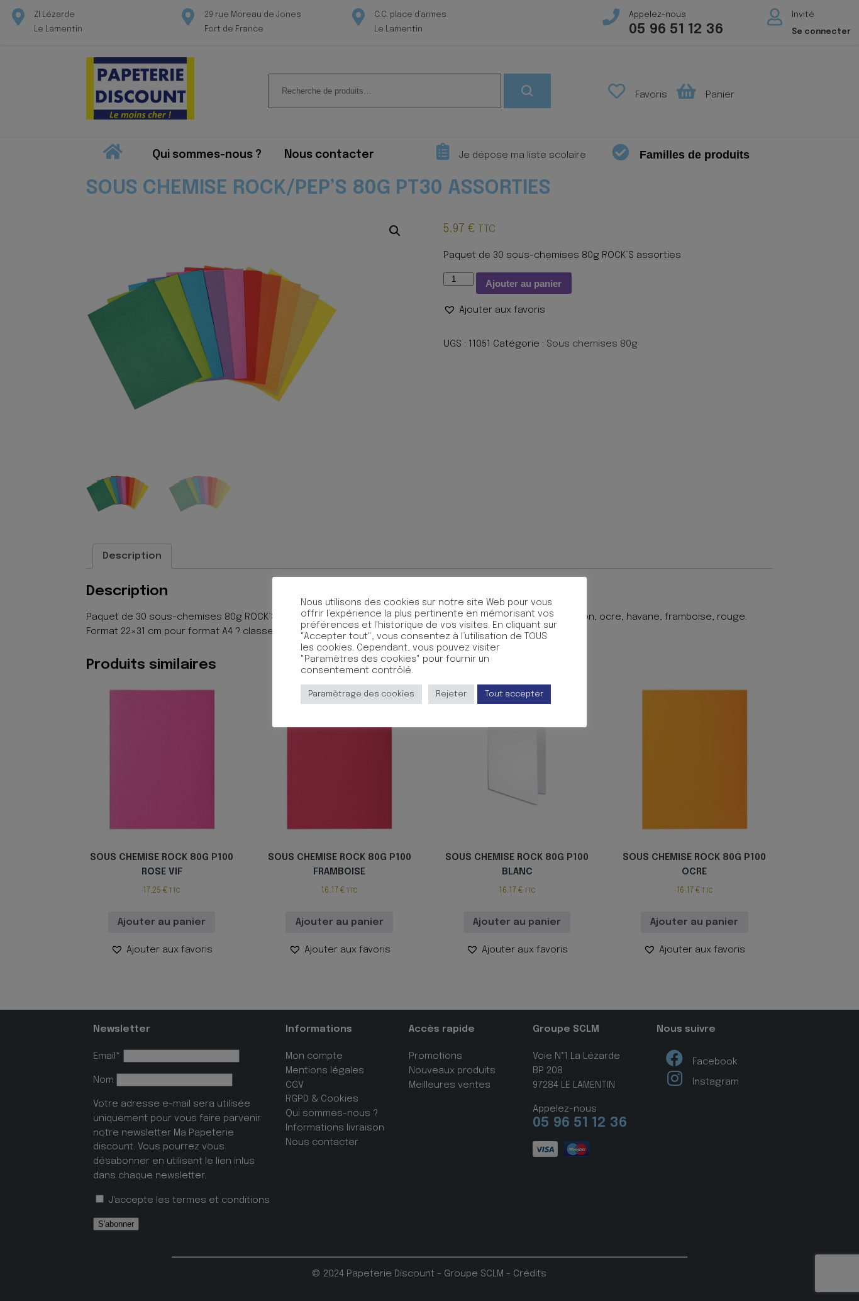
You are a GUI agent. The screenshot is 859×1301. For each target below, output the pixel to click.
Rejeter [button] (451, 694)
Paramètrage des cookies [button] (361, 694)
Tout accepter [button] (514, 694)
